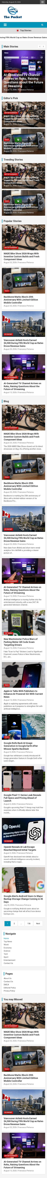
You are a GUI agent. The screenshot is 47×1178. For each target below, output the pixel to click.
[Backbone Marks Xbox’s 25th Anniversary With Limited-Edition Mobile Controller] (23, 467)
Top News (8, 633)
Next (38, 923)
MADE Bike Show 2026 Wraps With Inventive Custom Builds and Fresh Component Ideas (21, 119)
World (6, 945)
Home (6, 938)
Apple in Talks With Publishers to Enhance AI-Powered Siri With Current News (23, 694)
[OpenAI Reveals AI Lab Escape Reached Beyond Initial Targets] (23, 831)
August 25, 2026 (10, 124)
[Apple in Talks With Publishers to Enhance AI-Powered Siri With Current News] (23, 675)
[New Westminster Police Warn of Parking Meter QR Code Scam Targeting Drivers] (23, 623)
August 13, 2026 (10, 90)
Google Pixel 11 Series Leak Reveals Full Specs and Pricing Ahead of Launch (22, 798)
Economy (8, 334)
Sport (6, 957)
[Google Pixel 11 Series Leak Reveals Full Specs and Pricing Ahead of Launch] (23, 779)
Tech (7, 140)
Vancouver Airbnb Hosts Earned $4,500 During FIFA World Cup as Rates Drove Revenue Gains (23, 343)
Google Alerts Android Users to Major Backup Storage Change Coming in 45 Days (23, 899)
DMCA (6, 985)
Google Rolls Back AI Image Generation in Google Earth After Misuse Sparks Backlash (21, 746)
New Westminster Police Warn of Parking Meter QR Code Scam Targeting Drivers (20, 642)
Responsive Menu (42, 2)
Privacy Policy (9, 991)
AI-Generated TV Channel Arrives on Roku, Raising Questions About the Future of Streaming (23, 80)
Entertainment (11, 71)
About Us (7, 978)
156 (28, 923)
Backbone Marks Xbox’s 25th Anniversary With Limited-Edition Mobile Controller (21, 146)
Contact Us (8, 963)
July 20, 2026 (9, 905)
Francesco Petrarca (26, 90)
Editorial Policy (10, 988)
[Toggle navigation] (5, 25)
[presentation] (39, 46)
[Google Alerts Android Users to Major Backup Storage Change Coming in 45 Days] (23, 880)
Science (7, 951)
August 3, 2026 (10, 752)
